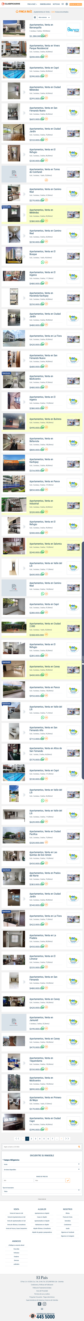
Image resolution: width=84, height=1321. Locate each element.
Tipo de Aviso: (42, 1166)
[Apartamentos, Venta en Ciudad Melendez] (14, 91)
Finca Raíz (31, 4)
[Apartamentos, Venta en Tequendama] (14, 1062)
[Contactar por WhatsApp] (43, 36)
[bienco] (73, 29)
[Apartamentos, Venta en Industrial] (14, 504)
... (57, 1139)
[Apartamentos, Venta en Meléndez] (14, 213)
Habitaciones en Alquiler (42, 1224)
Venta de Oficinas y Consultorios (16, 1224)
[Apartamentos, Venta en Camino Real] (14, 193)
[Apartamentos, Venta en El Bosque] (14, 255)
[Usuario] (67, 4)
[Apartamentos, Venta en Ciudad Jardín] (14, 132)
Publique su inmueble (76, 4)
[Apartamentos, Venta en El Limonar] (14, 959)
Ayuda (67, 1228)
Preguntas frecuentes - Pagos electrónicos (42, 1297)
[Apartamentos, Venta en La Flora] (14, 338)
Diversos (16, 1260)
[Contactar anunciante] (46, 36)
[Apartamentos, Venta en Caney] (14, 669)
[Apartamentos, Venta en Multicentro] (14, 380)
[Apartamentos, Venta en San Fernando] (14, 980)
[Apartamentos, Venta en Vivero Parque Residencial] (14, 49)
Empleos (16, 1256)
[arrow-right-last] (67, 1139)
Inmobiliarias (45, 4)
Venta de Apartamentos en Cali (16, 1217)
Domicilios (68, 1221)
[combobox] (42, 1147)
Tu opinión (83, 659)
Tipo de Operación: (42, 1161)
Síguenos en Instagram (67, 1236)
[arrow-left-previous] (23, 1139)
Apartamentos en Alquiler (42, 1213)
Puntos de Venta (67, 1217)
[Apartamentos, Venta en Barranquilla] (14, 28)
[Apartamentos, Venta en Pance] (14, 483)
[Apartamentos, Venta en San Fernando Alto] (14, 731)
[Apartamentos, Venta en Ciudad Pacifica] (14, 835)
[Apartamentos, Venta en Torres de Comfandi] (14, 174)
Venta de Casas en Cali (16, 1213)
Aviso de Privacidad (42, 1291)
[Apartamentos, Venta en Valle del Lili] (14, 567)
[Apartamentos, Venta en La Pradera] (14, 939)
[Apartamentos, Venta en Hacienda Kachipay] (14, 296)
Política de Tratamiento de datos (42, 1288)
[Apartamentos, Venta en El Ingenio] (14, 276)
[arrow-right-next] (61, 1139)
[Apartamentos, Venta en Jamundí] (14, 1022)
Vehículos (16, 1253)
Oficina (68, 1213)
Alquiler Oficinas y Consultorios (42, 1228)
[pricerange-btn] (68, 1180)
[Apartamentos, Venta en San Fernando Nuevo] (14, 111)
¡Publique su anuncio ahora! (16, 1245)
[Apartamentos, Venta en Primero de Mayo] (14, 1101)
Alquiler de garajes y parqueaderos (42, 1232)
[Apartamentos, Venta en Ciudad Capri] (14, 1122)
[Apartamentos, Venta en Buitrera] (14, 421)
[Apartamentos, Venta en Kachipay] (14, 463)
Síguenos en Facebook (67, 1232)
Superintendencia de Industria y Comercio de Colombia (42, 1300)
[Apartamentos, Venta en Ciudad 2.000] (14, 627)
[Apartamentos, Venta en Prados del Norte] (14, 876)
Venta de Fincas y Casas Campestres (16, 1228)
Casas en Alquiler (42, 1217)
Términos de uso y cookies (42, 1294)
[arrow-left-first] (17, 1139)
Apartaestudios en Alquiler (42, 1221)
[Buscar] (79, 1147)
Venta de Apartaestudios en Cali (16, 1221)
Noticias (56, 4)
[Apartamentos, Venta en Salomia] (14, 546)
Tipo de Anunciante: (8, 1188)
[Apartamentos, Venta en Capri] (14, 70)
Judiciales (16, 1264)
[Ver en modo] (35, 17)
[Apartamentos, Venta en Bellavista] (14, 442)
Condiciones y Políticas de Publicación (42, 1285)
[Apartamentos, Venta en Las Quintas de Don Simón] (14, 856)
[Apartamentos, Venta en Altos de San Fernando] (14, 752)
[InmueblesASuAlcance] (73, 71)
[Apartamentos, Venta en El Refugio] (14, 153)
